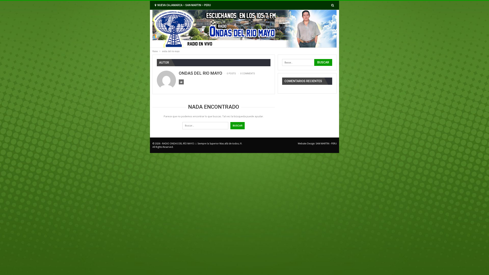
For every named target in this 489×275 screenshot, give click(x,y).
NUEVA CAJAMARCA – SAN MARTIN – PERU (184, 5)
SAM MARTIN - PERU (326, 143)
